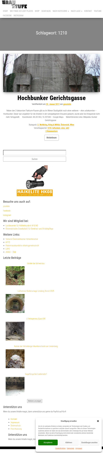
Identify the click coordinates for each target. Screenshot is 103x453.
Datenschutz (70, 448)
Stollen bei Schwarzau (35, 263)
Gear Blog (46, 11)
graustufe (67, 104)
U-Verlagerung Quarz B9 (35, 318)
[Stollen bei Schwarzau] (15, 276)
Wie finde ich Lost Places (21, 11)
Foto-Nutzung (16, 429)
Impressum (78, 448)
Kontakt (88, 11)
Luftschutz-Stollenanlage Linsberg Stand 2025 (36, 291)
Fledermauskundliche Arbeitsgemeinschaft (22, 245)
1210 (49, 128)
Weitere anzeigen (34, 401)
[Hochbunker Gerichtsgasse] (51, 73)
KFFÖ (8, 242)
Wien (72, 125)
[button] (98, 421)
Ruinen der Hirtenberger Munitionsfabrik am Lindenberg (36, 346)
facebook (7, 15)
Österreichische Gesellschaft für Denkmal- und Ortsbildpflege (29, 229)
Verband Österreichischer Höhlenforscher (22, 239)
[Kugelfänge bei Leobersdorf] (15, 387)
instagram (18, 15)
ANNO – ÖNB (11, 252)
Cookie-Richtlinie (60, 448)
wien (63, 128)
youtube (97, 11)
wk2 (67, 128)
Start (5, 11)
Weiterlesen (51, 137)
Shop (37, 11)
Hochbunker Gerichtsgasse (51, 98)
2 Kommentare (52, 131)
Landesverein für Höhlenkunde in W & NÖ (22, 225)
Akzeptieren (48, 442)
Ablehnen (68, 442)
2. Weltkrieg (42, 125)
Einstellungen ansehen (89, 442)
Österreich (65, 125)
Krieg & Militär (54, 125)
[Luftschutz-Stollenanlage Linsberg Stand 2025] (15, 304)
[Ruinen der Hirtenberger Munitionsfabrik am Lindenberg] (15, 359)
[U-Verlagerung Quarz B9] (15, 332)
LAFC (8, 249)
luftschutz (56, 128)
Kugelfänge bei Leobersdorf (36, 374)
